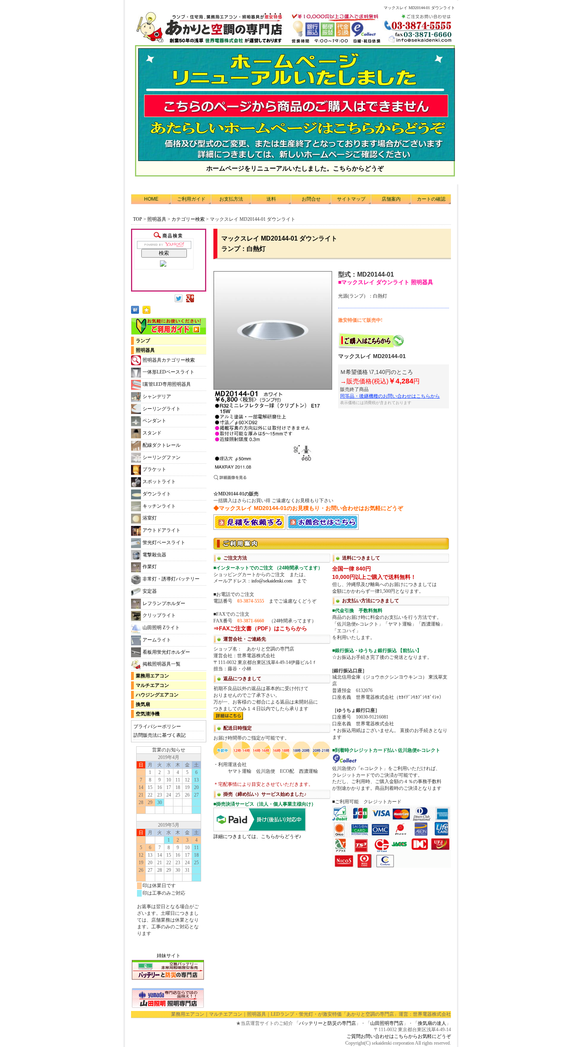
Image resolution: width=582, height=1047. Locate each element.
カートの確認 (431, 199)
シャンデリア (157, 396)
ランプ (143, 340)
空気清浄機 (148, 714)
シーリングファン (162, 457)
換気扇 (143, 704)
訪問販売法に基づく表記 (159, 735)
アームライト (157, 640)
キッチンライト (159, 506)
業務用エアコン (152, 676)
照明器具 (156, 219)
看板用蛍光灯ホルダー (166, 652)
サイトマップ (351, 199)
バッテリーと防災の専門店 (327, 1023)
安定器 (150, 591)
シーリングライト (162, 409)
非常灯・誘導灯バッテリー (171, 579)
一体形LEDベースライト (168, 372)
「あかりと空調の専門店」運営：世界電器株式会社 (396, 1014)
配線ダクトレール (162, 445)
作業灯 (150, 566)
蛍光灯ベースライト (164, 542)
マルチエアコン (152, 685)
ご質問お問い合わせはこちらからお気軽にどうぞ (398, 1036)
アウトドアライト (162, 530)
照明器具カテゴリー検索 (169, 360)
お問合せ (311, 199)
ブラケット (154, 469)
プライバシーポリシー (157, 726)
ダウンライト (157, 494)
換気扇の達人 (432, 1023)
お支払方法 (231, 199)
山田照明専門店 (386, 1023)
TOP (137, 219)
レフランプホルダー (164, 603)
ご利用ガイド (191, 199)
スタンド (152, 433)
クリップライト (159, 615)
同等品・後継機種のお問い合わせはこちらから (390, 396)
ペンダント (154, 420)
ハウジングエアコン (157, 695)
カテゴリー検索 (188, 219)
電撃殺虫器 (154, 555)
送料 (271, 199)
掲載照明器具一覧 (162, 664)
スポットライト (159, 481)
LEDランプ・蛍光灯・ (294, 1014)
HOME (151, 199)
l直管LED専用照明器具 (167, 384)
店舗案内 (391, 199)
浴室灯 (150, 518)
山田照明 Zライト (161, 627)
